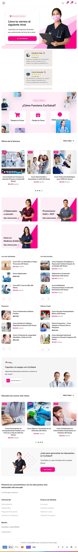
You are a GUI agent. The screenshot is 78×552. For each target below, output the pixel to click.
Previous (3, 299)
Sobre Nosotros (6, 504)
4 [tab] (42, 190)
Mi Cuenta (44, 504)
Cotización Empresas (47, 515)
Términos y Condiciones (9, 515)
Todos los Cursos (46, 512)
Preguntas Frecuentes (9, 512)
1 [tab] (35, 190)
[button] (3, 3)
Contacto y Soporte (47, 508)
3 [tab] (39, 190)
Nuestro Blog (6, 508)
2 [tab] (37, 190)
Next (9, 299)
